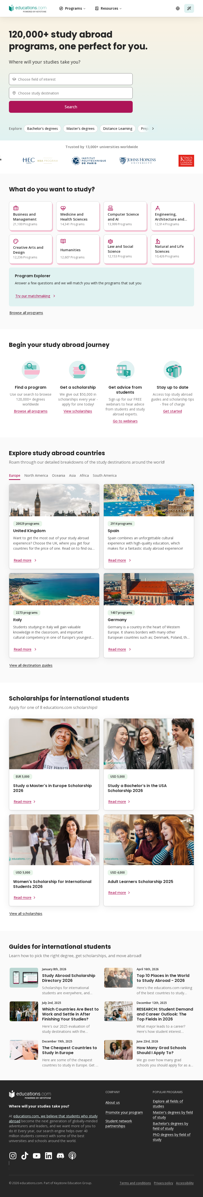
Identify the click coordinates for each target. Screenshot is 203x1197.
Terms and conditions (135, 1183)
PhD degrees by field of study (171, 1137)
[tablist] (101, 475)
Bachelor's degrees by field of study (170, 1126)
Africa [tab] (84, 475)
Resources (109, 8)
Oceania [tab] (58, 475)
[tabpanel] (101, 573)
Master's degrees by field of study (173, 1114)
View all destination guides (30, 665)
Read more (22, 560)
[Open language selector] (177, 8)
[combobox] (72, 79)
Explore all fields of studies (168, 1103)
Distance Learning (117, 128)
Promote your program (124, 1112)
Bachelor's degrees (42, 128)
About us (112, 1102)
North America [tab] (36, 475)
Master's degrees (80, 128)
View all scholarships (25, 913)
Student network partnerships (118, 1123)
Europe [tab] (14, 475)
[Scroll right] (153, 128)
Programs (73, 8)
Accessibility (185, 1183)
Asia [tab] (72, 475)
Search (71, 107)
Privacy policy (163, 1183)
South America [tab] (105, 475)
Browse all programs (26, 312)
